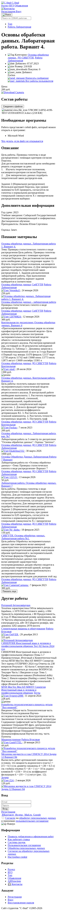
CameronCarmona (19, 585)
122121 (13, 477)
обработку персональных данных (37, 818)
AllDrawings (14, 881)
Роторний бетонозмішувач (15, 605)
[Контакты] (8, 8)
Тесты (37, 692)
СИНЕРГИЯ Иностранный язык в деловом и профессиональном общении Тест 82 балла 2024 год (27, 646)
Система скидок (16, 842)
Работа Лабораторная (19, 26)
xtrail (12, 369)
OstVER (14, 634)
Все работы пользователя (39, 81)
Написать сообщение (37, 78)
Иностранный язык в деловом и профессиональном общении (18, 691)
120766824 (15, 316)
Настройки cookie (17, 857)
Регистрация (8, 11)
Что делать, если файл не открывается (22, 141)
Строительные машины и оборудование (23, 628)
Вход (18, 11)
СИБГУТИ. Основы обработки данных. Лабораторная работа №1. (23, 537)
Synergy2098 (16, 695)
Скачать (19, 92)
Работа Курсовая (30, 739)
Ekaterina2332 (17, 451)
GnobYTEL (15, 742)
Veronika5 (14, 290)
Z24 (11, 780)
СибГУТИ (37, 284)
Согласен (10, 818)
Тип (10, 24)
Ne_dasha (14, 529)
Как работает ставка (19, 839)
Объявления (21, 5)
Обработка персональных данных (26, 848)
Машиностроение (11, 739)
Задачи (5, 777)
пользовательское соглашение (32, 821)
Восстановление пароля (21, 902)
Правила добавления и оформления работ (31, 836)
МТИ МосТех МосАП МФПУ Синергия (23, 687)
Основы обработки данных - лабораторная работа (28, 302)
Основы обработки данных (16, 284)
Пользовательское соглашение (24, 845)
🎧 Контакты (15, 884)
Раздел (5, 5)
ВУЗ (11, 5)
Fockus (13, 427)
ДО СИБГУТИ (25, 57)
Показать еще (9, 591)
